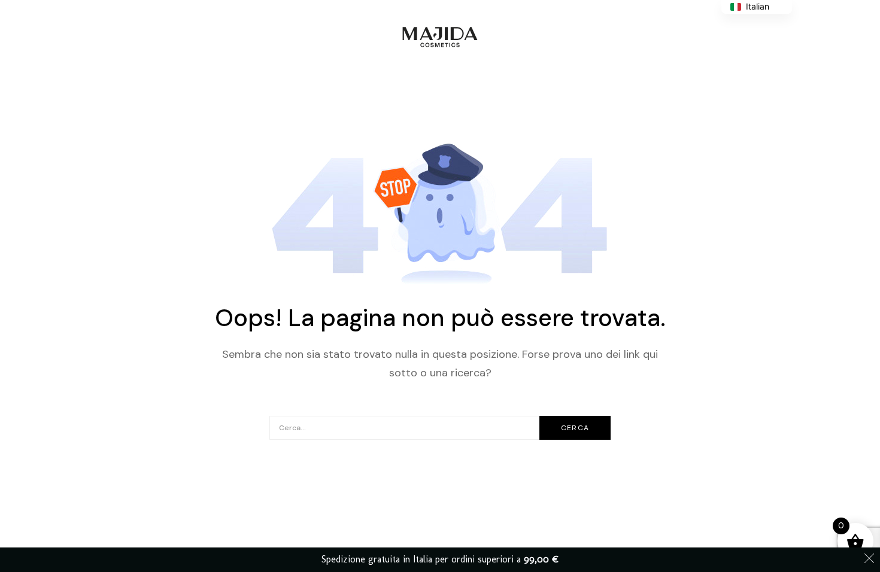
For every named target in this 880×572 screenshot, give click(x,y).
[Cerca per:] (440, 427)
